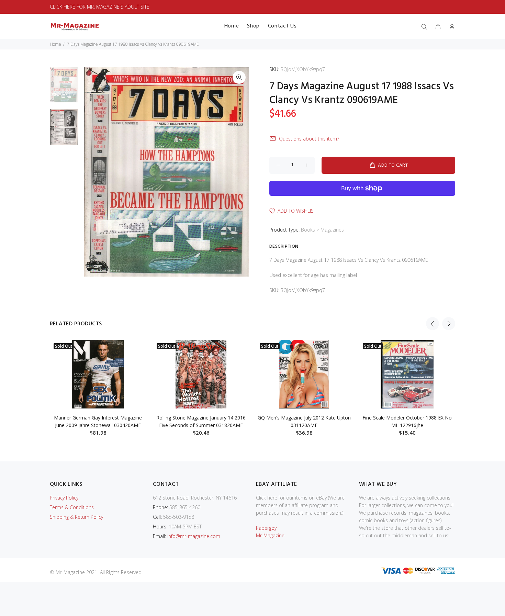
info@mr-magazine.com (193, 536)
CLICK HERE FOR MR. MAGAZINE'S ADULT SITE (99, 6)
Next (448, 323)
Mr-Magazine (270, 535)
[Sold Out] (98, 374)
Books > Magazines (322, 229)
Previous (432, 323)
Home (55, 44)
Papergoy (266, 528)
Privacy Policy (64, 497)
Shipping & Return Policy (76, 517)
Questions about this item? (309, 138)
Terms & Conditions (72, 507)
